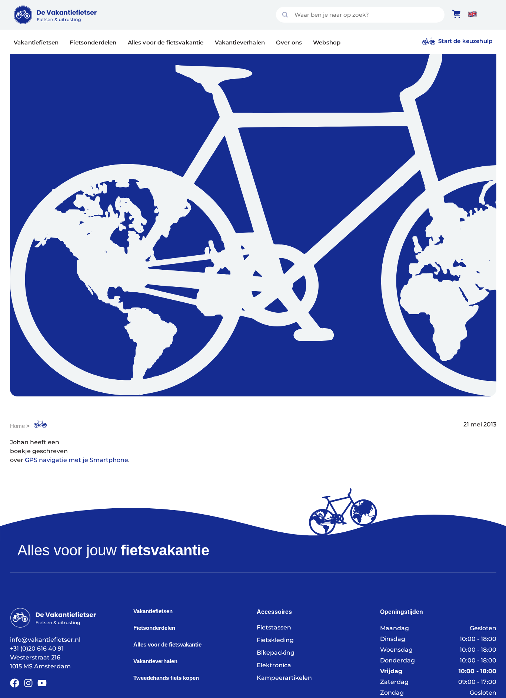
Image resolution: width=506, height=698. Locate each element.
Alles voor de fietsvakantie (166, 42)
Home (17, 426)
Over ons (289, 42)
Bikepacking (275, 652)
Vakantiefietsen (36, 42)
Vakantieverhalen (240, 42)
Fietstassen (274, 627)
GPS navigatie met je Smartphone (76, 459)
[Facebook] (14, 683)
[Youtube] (42, 683)
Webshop (326, 42)
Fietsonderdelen (93, 42)
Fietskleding (275, 640)
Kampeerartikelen (284, 677)
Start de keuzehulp (465, 40)
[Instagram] (28, 683)
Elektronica (274, 665)
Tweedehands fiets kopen (166, 678)
